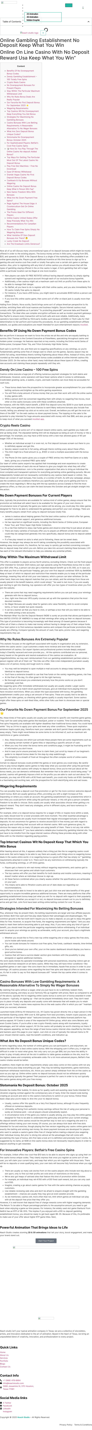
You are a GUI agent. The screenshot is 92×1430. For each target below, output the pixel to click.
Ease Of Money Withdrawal (19, 172)
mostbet (84, 324)
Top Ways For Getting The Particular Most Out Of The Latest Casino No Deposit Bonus (23, 160)
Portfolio (30, 23)
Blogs (29, 26)
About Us (30, 8)
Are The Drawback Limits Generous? (23, 244)
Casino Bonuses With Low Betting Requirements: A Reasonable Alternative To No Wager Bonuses (22, 125)
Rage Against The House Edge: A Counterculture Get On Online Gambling (22, 206)
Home (29, 5)
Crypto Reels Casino (16, 82)
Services (30, 10)
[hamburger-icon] (68, 5)
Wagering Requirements (17, 108)
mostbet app (38, 419)
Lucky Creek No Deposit (18, 241)
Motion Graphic (33, 20)
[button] (88, 22)
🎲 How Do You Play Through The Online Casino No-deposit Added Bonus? (22, 151)
